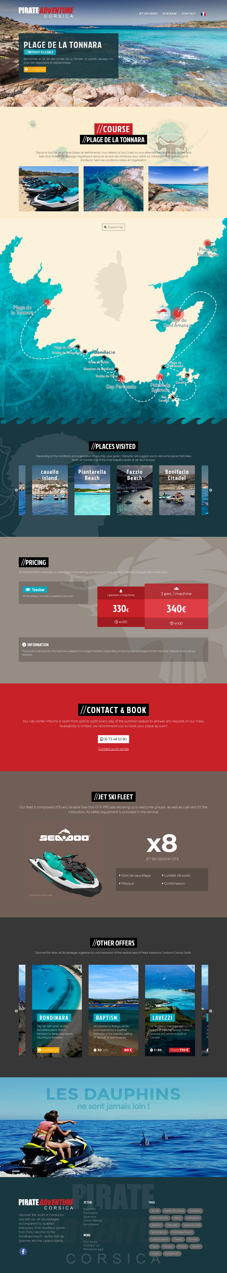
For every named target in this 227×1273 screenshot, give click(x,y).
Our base (90, 1241)
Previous (16, 490)
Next (210, 490)
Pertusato (91, 1212)
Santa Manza (93, 1220)
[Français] (203, 14)
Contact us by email (113, 749)
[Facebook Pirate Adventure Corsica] (23, 1252)
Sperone (90, 1216)
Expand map (115, 227)
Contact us (92, 1245)
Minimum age (94, 1249)
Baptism (90, 1209)
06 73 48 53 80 (115, 739)
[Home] (46, 12)
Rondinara (91, 1224)
